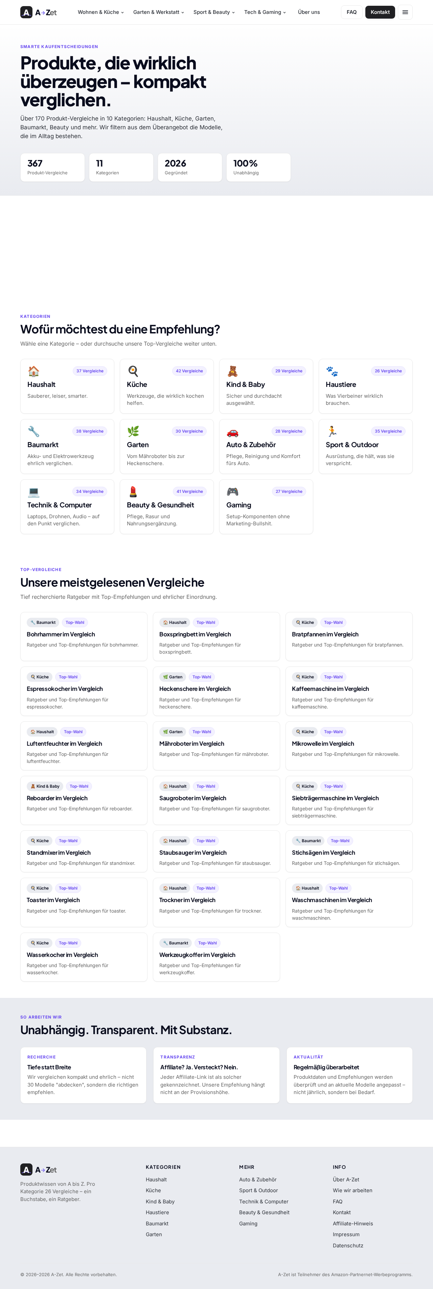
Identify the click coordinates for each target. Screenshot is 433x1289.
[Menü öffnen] (405, 12)
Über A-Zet (346, 1179)
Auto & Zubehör (258, 1179)
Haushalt (156, 1179)
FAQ (352, 12)
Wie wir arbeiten (352, 1190)
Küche (153, 1190)
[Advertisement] (216, 246)
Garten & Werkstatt (156, 12)
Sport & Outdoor (258, 1190)
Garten (154, 1234)
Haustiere (157, 1212)
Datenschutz (348, 1245)
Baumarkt (157, 1223)
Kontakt (380, 12)
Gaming (248, 1223)
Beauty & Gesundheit (264, 1212)
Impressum (346, 1234)
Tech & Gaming (262, 12)
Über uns (309, 12)
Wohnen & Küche (98, 12)
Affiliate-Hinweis (353, 1223)
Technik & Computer (264, 1201)
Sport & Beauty (211, 12)
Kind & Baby (160, 1201)
